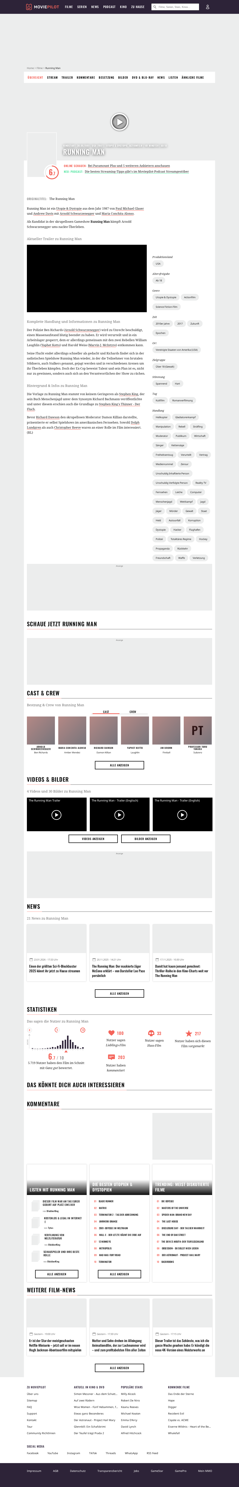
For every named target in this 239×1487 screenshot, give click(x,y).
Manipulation (163, 426)
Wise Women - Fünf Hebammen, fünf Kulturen (96, 1407)
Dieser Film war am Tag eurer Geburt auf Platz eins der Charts (61, 1204)
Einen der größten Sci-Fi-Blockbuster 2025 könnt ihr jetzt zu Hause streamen (54, 968)
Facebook (32, 1453)
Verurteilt (186, 454)
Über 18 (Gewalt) (165, 366)
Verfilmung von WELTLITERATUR (54, 1236)
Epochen (160, 333)
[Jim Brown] (166, 731)
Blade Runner (106, 1201)
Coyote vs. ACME (178, 1420)
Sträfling (198, 426)
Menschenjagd (164, 501)
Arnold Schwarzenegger (77, 213)
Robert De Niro (130, 1400)
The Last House (170, 1221)
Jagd (202, 501)
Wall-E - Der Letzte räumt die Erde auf (120, 1235)
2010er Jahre (163, 323)
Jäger (159, 511)
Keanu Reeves (130, 1407)
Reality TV (200, 482)
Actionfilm (189, 297)
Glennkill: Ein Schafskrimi (90, 1426)
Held (158, 520)
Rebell (182, 426)
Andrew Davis (43, 213)
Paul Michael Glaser (130, 208)
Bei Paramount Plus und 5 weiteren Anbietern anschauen (129, 166)
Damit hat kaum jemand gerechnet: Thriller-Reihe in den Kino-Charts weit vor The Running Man (181, 971)
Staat (204, 511)
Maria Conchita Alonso (118, 213)
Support (32, 1413)
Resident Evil (176, 1413)
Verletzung (199, 558)
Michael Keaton (130, 1413)
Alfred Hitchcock (131, 1433)
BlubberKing (53, 1211)
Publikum (181, 436)
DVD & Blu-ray (143, 77)
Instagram (73, 1453)
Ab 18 (159, 280)
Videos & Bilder (48, 779)
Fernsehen (161, 492)
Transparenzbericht (109, 1471)
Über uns (32, 1394)
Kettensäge (177, 445)
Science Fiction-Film (166, 306)
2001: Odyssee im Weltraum (113, 1228)
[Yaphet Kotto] (135, 731)
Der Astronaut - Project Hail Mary (181, 1255)
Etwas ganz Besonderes (89, 1413)
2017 (180, 323)
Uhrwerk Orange (108, 1221)
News (161, 77)
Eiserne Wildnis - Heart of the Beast (190, 1426)
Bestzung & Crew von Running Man (55, 705)
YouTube (52, 1453)
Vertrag (203, 454)
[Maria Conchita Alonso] (72, 731)
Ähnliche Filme (193, 77)
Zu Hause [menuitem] (138, 6)
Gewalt (189, 511)
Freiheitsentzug (164, 454)
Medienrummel (164, 464)
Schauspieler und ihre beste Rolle (62, 1253)
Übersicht (35, 77)
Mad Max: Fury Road (110, 1255)
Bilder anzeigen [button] (146, 839)
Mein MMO (205, 1471)
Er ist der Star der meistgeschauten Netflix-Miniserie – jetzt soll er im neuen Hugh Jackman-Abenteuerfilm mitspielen (55, 1345)
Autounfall (174, 520)
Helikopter (161, 417)
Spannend (161, 383)
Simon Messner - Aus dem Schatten (96, 1394)
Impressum (34, 1471)
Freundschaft (163, 558)
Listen (173, 77)
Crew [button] (133, 712)
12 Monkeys (105, 1241)
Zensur (184, 464)
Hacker (177, 529)
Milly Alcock (128, 1394)
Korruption (194, 520)
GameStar (157, 1471)
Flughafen (194, 529)
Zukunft (194, 323)
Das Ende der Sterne (181, 1394)
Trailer (67, 77)
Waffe (181, 558)
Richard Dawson (48, 417)
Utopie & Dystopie (166, 297)
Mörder (173, 511)
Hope (171, 1400)
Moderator (162, 436)
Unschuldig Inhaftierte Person (172, 473)
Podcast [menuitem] (109, 6)
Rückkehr (182, 548)
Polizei (159, 539)
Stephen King (128, 394)
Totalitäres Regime (181, 539)
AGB (55, 1471)
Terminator (105, 1262)
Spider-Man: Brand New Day (177, 1214)
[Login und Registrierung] (207, 7)
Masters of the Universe (175, 1208)
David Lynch (128, 1426)
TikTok (93, 1453)
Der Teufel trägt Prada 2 (89, 1433)
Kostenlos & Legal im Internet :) (63, 1219)
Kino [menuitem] (123, 6)
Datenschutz (78, 1471)
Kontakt (31, 1420)
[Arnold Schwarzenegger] (41, 731)
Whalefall (174, 1433)
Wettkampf (186, 501)
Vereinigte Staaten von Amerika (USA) (177, 349)
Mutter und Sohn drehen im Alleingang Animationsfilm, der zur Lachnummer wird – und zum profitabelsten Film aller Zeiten (119, 1345)
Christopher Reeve (67, 427)
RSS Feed (152, 1453)
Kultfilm (160, 400)
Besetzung (106, 77)
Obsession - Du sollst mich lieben (180, 1248)
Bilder (123, 77)
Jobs (136, 1471)
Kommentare (86, 77)
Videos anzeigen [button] (93, 839)
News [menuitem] (95, 6)
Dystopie (161, 529)
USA (158, 263)
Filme (40, 68)
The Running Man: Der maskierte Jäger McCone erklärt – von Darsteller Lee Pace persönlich (118, 971)
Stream (52, 77)
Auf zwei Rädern (84, 1400)
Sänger (160, 445)
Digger (172, 1407)
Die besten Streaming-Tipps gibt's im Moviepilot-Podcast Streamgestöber (137, 171)
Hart (177, 383)
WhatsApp (131, 1453)
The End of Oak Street (174, 1235)
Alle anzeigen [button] (119, 765)
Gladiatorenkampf (185, 417)
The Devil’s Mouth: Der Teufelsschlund (183, 1241)
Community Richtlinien (41, 1433)
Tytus (50, 1227)
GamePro (180, 1471)
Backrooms (168, 1262)
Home (30, 68)
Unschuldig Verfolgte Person (172, 482)
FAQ (29, 1407)
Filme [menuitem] (69, 6)
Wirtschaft (200, 436)
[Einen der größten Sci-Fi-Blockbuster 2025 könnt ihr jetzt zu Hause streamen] (56, 938)
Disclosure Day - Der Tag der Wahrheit (183, 1228)
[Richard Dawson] (104, 731)
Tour (29, 1426)
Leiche (178, 492)
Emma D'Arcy (129, 1420)
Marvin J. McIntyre (102, 345)
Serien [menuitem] (82, 6)
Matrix (103, 1208)
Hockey (203, 539)
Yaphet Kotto (50, 345)
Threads (111, 1453)
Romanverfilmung (182, 400)
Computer (196, 492)
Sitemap (32, 1400)
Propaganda (163, 548)
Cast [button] (106, 712)
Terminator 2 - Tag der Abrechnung (118, 1214)
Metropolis (105, 1248)
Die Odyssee (168, 1201)
